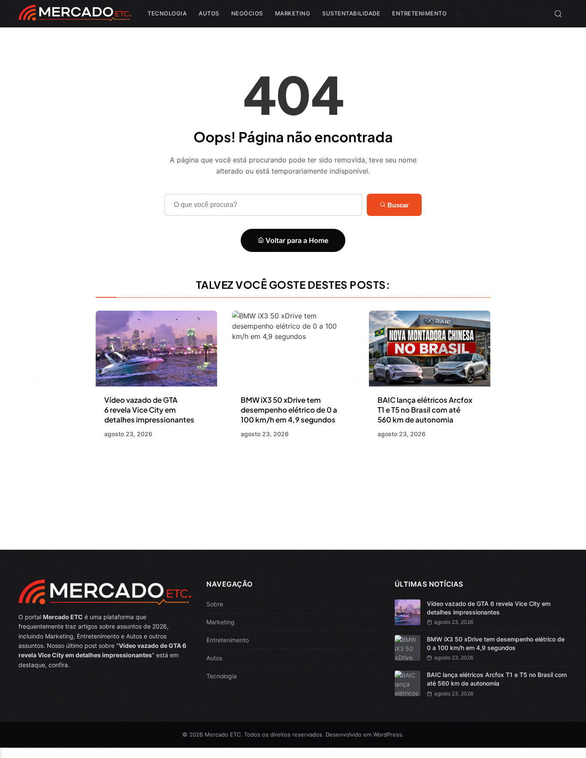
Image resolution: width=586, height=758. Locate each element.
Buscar (397, 205)
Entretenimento (419, 13)
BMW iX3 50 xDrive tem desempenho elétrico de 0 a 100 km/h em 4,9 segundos (289, 409)
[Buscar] (558, 13)
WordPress (387, 734)
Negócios (247, 13)
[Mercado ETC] (74, 17)
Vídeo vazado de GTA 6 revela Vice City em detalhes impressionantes (149, 409)
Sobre (214, 604)
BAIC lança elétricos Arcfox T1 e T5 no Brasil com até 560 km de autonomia (425, 409)
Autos (209, 13)
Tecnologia (167, 13)
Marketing (293, 13)
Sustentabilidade (351, 13)
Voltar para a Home (296, 240)
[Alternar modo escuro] (459, 14)
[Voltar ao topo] (1, 753)
